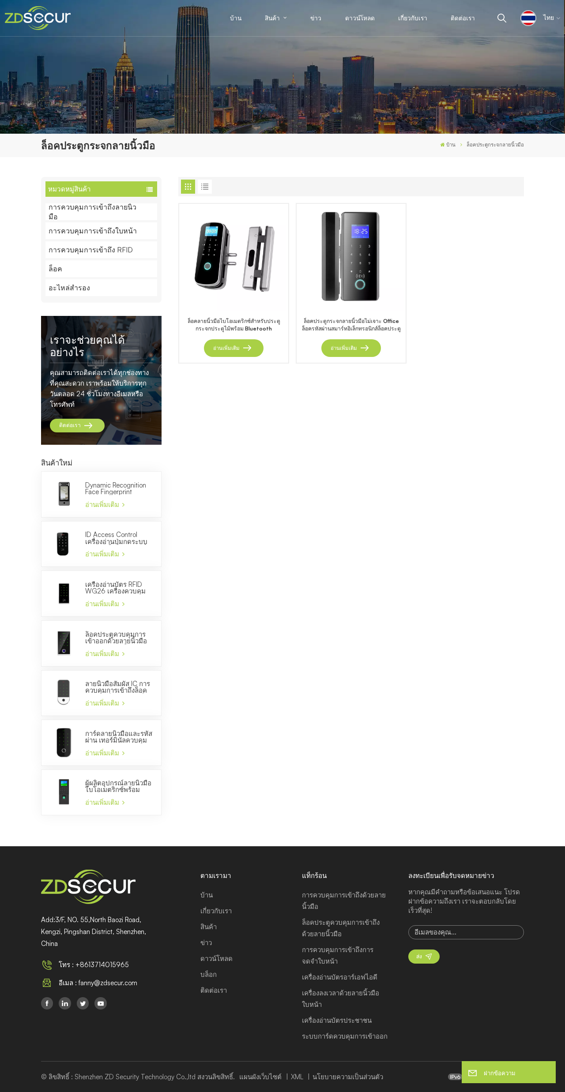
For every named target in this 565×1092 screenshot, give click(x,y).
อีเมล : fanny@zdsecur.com (98, 983)
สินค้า (273, 18)
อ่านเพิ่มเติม (103, 504)
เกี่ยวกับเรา (412, 18)
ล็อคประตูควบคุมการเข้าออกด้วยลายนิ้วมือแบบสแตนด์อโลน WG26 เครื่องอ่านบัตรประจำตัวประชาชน (117, 637)
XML (297, 1077)
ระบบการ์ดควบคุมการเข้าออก (345, 1036)
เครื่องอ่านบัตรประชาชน (337, 1020)
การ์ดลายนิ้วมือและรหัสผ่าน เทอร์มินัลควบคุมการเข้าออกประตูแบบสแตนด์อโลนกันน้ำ (118, 736)
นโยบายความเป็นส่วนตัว (348, 1077)
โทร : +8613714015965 (94, 965)
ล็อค (55, 268)
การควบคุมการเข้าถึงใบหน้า (93, 230)
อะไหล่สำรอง (69, 287)
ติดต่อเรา (463, 18)
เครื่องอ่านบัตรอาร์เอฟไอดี (339, 977)
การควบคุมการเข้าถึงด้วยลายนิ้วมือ (344, 901)
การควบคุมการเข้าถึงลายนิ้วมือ (92, 211)
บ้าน (235, 18)
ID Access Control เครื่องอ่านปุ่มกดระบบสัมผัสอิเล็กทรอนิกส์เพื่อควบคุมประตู (118, 537)
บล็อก (208, 974)
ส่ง (419, 956)
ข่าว (315, 18)
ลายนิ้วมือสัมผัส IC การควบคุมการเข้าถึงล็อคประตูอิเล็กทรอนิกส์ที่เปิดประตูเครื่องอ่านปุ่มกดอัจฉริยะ (117, 687)
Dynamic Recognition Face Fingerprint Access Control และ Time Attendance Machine (115, 488)
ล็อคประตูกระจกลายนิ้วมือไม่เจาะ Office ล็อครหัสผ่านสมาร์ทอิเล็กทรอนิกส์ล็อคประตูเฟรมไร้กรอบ (351, 325)
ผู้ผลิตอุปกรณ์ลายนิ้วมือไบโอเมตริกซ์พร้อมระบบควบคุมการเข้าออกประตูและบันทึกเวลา (118, 786)
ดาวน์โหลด (360, 18)
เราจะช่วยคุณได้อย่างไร (87, 346)
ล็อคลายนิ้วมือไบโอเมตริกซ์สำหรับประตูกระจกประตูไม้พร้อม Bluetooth (234, 325)
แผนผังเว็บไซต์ (261, 1077)
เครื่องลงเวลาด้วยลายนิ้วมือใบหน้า (340, 999)
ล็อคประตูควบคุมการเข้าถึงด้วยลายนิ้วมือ (341, 928)
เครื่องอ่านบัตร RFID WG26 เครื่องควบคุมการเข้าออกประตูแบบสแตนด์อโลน (116, 587)
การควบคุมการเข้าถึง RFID (91, 249)
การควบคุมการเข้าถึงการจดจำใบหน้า (337, 955)
